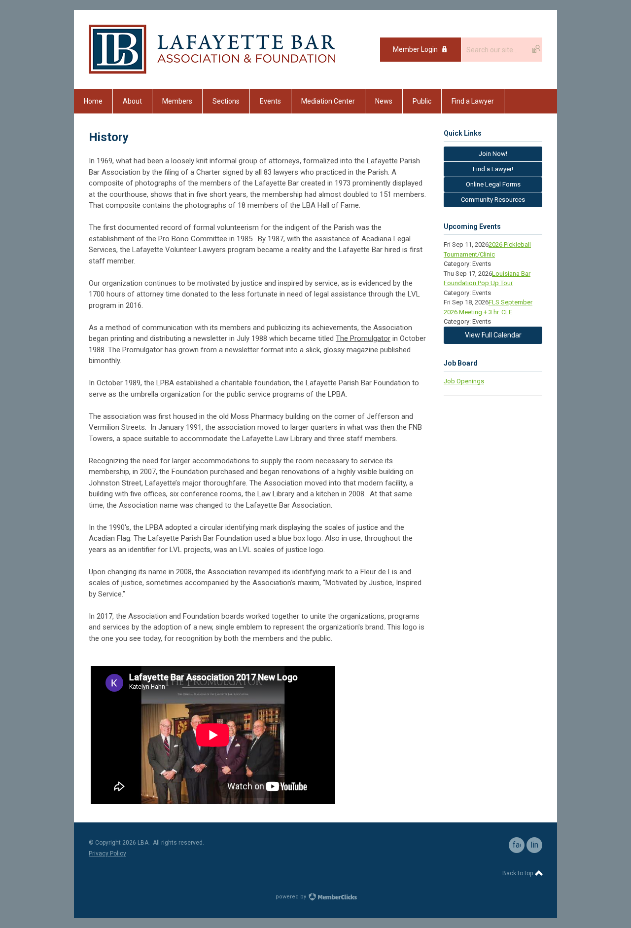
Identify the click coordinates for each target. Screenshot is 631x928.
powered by (292, 896)
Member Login (415, 49)
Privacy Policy (107, 853)
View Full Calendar (493, 335)
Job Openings (464, 381)
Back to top (518, 873)
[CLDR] (212, 71)
